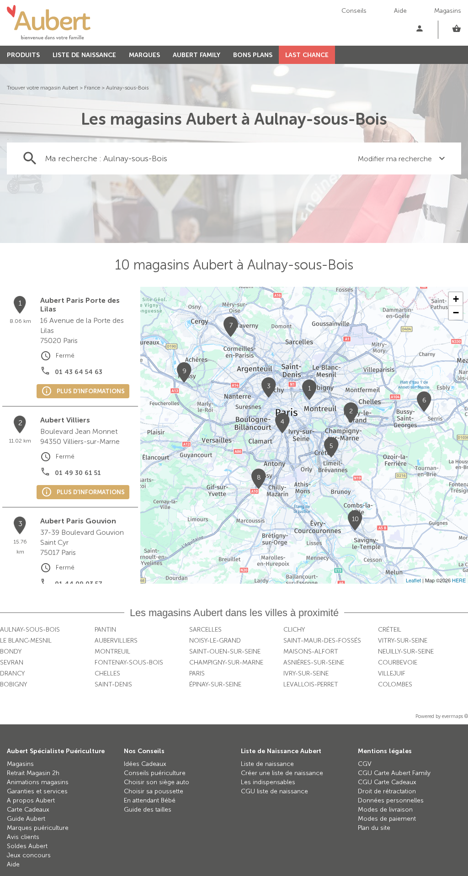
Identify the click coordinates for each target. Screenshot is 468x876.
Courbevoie (397, 662)
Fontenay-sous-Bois (129, 662)
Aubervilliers (116, 640)
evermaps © (455, 716)
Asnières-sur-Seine (313, 662)
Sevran (11, 662)
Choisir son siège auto (156, 782)
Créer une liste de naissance (282, 773)
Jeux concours (29, 855)
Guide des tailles (147, 809)
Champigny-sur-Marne (226, 662)
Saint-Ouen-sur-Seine (225, 651)
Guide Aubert (26, 819)
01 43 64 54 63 (78, 372)
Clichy (294, 629)
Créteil (389, 629)
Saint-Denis (113, 684)
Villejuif (391, 673)
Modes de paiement (387, 819)
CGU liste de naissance (274, 791)
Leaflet (413, 580)
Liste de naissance (267, 764)
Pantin (105, 629)
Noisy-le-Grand (215, 640)
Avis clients (23, 837)
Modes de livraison (385, 809)
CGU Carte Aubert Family (394, 773)
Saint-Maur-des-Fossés (322, 640)
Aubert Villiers (65, 420)
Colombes (395, 684)
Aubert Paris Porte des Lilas (80, 304)
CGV (365, 764)
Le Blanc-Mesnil (26, 640)
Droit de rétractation (387, 791)
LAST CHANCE (307, 55)
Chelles (107, 673)
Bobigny (13, 684)
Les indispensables (268, 782)
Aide (400, 11)
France (92, 87)
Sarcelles (205, 629)
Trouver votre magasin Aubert (42, 87)
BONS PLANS (252, 55)
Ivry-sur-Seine (306, 673)
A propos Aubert (31, 800)
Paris (197, 673)
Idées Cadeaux (145, 764)
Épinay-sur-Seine (215, 684)
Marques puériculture (38, 828)
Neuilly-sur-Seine (406, 651)
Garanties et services (37, 791)
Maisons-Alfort (310, 651)
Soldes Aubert (27, 846)
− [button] (456, 312)
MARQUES (144, 55)
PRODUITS (23, 55)
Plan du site (374, 828)
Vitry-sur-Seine (402, 640)
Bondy (10, 651)
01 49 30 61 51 (78, 473)
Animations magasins (38, 782)
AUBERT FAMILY (196, 55)
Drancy (12, 673)
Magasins (447, 11)
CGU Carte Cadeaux (387, 782)
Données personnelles (391, 800)
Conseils (354, 11)
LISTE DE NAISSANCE (84, 55)
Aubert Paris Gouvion (78, 521)
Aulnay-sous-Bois (127, 87)
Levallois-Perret (310, 684)
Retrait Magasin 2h (33, 773)
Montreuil (112, 651)
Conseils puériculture (155, 773)
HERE (459, 580)
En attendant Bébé (150, 800)
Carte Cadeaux (28, 809)
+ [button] (456, 299)
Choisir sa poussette (153, 791)
